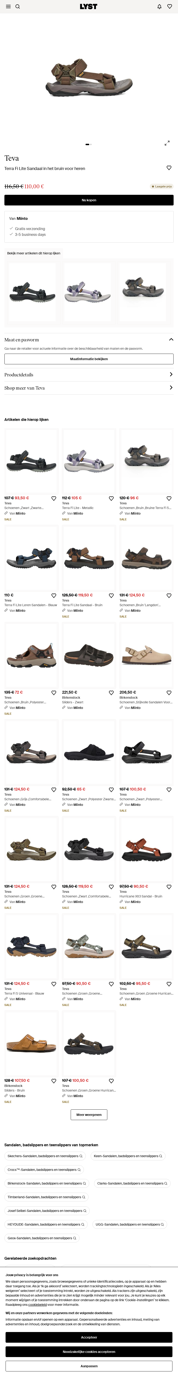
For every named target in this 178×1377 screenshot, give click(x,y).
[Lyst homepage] (89, 6)
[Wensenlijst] (169, 6)
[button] (89, 78)
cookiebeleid (37, 1305)
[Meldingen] (159, 6)
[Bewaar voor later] (169, 168)
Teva (11, 158)
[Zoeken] (17, 6)
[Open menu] (8, 6)
